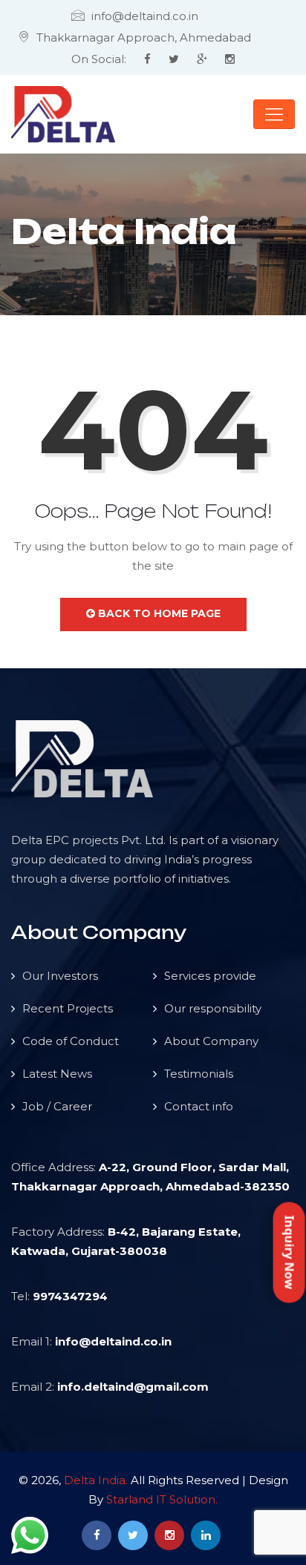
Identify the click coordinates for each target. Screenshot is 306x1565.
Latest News (57, 1074)
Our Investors (60, 976)
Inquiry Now (289, 1252)
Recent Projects (67, 1008)
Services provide (210, 976)
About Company (211, 1041)
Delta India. (96, 1480)
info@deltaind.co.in (113, 1341)
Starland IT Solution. (162, 1499)
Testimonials (198, 1074)
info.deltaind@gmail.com (133, 1387)
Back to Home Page (158, 613)
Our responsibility (212, 1008)
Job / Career (57, 1106)
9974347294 (70, 1296)
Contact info (198, 1106)
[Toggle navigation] (274, 114)
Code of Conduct (70, 1041)
